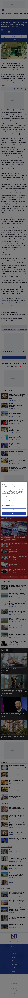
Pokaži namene (14, 509)
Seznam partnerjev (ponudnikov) (8, 505)
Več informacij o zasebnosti (19, 494)
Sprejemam (14, 513)
